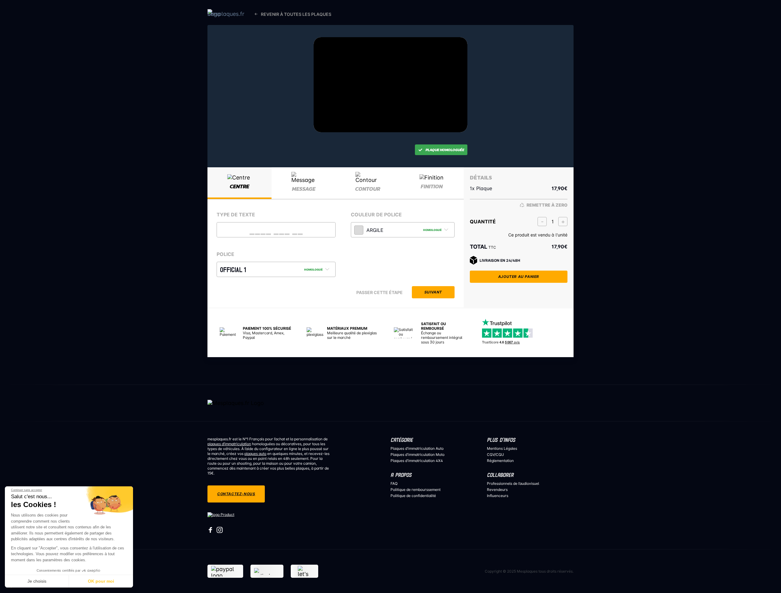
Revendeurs (497, 489)
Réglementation (500, 460)
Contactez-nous (236, 494)
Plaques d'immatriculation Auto (417, 448)
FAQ (394, 483)
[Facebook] (210, 531)
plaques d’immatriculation (229, 444)
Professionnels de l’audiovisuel (513, 483)
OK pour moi (101, 581)
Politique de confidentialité (413, 495)
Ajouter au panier (518, 276)
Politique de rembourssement (415, 489)
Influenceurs (497, 495)
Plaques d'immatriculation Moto (417, 454)
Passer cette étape (379, 292)
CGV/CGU (495, 454)
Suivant (433, 292)
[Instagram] (220, 531)
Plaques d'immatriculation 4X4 (416, 460)
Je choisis (36, 581)
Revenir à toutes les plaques (296, 14)
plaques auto (255, 453)
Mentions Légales (502, 448)
